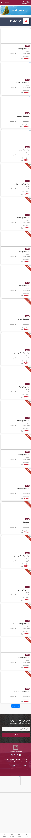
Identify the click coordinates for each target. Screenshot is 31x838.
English (4, 837)
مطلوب (19, 837)
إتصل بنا (12, 837)
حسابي (26, 837)
